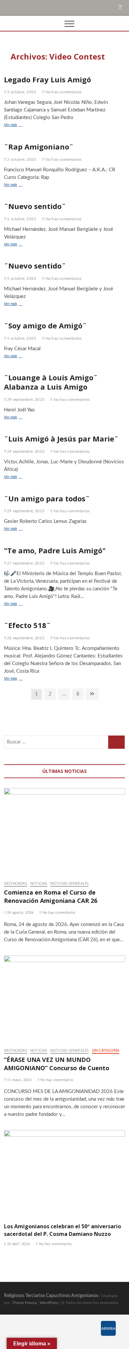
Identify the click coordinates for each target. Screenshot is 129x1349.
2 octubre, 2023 (21, 159)
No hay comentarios (62, 92)
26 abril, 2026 (18, 1244)
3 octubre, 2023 (21, 92)
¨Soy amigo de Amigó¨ (45, 325)
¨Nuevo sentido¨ (35, 206)
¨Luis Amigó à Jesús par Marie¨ (61, 438)
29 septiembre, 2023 (25, 399)
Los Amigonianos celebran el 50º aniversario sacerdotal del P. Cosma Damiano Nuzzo (62, 1230)
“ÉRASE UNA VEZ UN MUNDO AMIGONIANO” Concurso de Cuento (56, 1064)
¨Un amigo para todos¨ (47, 498)
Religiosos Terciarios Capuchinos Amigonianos (51, 1295)
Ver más (16, 125)
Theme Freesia (24, 1303)
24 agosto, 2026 (19, 912)
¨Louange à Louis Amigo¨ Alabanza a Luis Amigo (51, 382)
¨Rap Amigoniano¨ (38, 146)
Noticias (38, 883)
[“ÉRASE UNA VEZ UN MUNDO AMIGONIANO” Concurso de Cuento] (64, 998)
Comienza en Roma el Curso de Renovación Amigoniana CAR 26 (50, 896)
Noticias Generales (69, 883)
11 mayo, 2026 (18, 1080)
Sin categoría (105, 1050)
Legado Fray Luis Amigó (47, 79)
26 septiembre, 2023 (25, 638)
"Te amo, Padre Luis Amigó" (55, 550)
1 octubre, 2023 (21, 219)
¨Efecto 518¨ (27, 625)
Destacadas (15, 883)
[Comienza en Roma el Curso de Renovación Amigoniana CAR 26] (64, 831)
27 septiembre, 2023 (25, 563)
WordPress (49, 1303)
